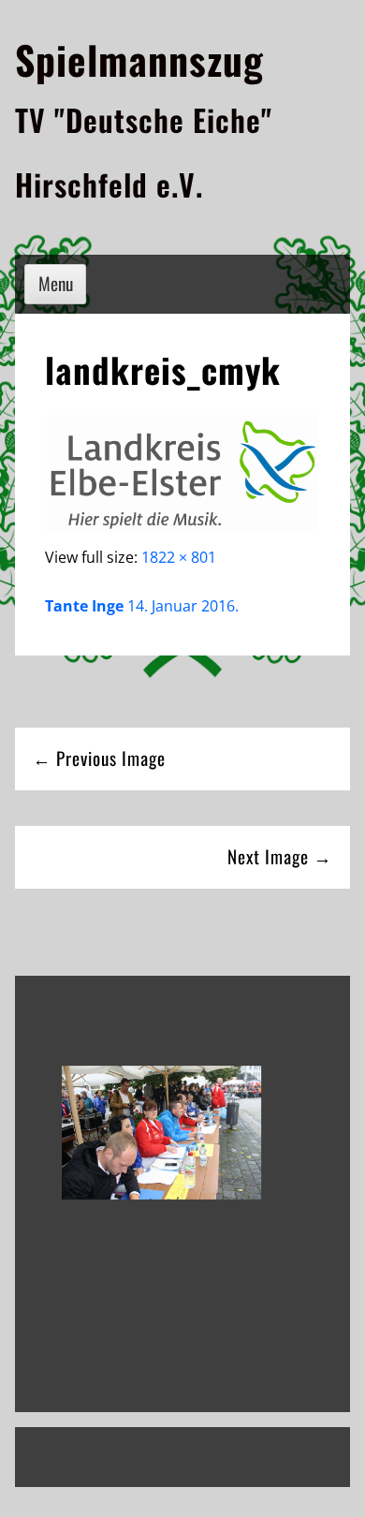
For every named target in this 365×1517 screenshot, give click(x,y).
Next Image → (279, 856)
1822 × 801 (178, 557)
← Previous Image (99, 758)
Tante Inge (84, 606)
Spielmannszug (139, 59)
